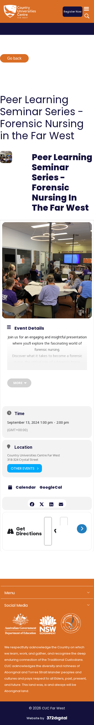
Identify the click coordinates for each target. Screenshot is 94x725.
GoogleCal (51, 487)
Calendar (26, 487)
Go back (14, 58)
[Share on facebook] (32, 503)
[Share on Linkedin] (51, 503)
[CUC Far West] (21, 14)
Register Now (72, 11)
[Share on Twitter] (41, 503)
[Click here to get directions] (82, 528)
